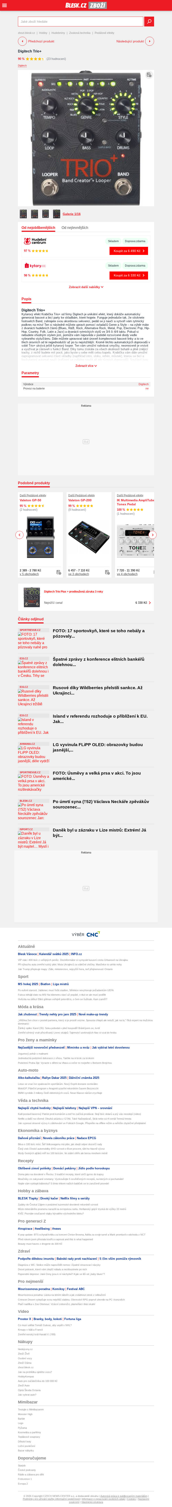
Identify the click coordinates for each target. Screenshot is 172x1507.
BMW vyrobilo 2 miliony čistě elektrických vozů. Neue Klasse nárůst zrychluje (60, 1093)
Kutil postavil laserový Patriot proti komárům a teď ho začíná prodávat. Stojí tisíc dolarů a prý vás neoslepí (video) (79, 1114)
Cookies (131, 1499)
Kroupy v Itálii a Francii (30, 1329)
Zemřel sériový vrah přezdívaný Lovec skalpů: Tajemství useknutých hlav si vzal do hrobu (67, 1032)
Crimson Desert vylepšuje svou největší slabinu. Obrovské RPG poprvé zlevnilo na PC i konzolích (71, 1299)
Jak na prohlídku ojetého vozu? (35, 1372)
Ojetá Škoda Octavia (29, 1390)
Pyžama (22, 1428)
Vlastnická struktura (92, 1502)
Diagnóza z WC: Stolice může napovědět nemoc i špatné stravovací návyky (59, 1265)
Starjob (22, 1465)
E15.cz (24, 658)
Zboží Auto (24, 1385)
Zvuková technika (79, 33)
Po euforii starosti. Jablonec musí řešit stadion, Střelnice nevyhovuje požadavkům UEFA (66, 990)
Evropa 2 (23, 1483)
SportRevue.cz (30, 630)
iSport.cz (26, 829)
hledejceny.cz (25, 1349)
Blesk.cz (26, 800)
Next (152, 535)
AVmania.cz (27, 744)
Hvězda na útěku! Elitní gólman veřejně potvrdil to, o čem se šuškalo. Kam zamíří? (62, 999)
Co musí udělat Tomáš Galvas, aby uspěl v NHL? (45, 1325)
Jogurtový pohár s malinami (33, 1053)
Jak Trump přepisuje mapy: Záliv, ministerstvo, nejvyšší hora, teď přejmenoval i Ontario (65, 969)
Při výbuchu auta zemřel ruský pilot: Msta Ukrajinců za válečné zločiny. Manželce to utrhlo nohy (70, 964)
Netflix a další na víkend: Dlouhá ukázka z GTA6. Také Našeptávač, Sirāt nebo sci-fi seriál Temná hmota (74, 1118)
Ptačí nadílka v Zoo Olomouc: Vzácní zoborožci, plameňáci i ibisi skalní (56, 1304)
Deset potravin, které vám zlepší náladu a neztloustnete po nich (52, 1269)
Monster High (25, 1414)
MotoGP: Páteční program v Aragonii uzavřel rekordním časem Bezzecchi (58, 1088)
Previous (20, 535)
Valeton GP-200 (80, 500)
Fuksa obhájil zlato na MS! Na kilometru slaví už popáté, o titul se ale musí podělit (62, 994)
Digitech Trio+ (29, 51)
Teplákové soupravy (29, 1436)
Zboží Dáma (24, 1363)
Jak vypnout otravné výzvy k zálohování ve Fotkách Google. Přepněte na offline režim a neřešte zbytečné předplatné (82, 1123)
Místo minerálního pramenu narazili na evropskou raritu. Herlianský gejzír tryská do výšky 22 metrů (72, 1209)
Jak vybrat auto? (27, 1394)
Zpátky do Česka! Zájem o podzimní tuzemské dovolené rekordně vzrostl (58, 1204)
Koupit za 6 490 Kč (127, 251)
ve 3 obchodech (78, 574)
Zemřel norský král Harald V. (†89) (37, 1334)
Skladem (113, 241)
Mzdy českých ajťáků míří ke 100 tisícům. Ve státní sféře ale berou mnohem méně (63, 1153)
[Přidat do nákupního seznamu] (149, 75)
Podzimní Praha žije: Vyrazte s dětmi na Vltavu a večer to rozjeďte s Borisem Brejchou (65, 1063)
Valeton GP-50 (30, 500)
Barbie (21, 1418)
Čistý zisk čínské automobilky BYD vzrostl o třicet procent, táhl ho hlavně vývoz (61, 1148)
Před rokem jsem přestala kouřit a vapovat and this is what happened (55, 1239)
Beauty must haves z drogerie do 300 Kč (40, 1243)
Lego (20, 1423)
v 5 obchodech (29, 574)
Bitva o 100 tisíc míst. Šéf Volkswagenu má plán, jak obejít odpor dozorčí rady (60, 1144)
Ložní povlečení (26, 1446)
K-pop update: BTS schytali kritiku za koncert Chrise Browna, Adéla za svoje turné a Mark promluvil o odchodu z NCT (82, 1234)
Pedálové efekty (104, 33)
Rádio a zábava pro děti (31, 1474)
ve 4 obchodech (127, 574)
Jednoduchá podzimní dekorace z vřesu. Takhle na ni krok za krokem (56, 1058)
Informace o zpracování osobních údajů (103, 1499)
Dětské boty (24, 1441)
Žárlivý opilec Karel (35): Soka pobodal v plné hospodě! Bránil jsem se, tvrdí (59, 1028)
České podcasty (27, 1470)
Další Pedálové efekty (33, 495)
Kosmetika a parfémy (29, 1432)
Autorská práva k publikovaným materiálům (123, 1496)
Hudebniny (58, 33)
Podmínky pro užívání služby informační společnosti (51, 1499)
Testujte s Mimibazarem (31, 1409)
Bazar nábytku (26, 1450)
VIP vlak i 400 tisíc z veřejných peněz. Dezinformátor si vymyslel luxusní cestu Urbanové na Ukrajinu (73, 960)
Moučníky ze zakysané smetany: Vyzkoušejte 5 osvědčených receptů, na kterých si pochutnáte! (71, 1179)
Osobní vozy (25, 1358)
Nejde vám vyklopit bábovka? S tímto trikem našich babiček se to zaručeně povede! (63, 1183)
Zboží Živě (24, 1353)
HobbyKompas (26, 1376)
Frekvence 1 (25, 1479)
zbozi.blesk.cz (26, 33)
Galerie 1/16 (72, 214)
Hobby (43, 33)
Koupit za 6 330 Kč (127, 275)
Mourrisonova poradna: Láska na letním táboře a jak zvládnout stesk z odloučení (62, 1295)
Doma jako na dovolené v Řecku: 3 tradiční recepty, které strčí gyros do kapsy (61, 1174)
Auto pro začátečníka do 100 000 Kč (38, 1381)
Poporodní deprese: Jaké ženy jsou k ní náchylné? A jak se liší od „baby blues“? (61, 1274)
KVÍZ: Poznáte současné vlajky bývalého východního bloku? (51, 1213)
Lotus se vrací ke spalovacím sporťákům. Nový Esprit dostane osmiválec (58, 1084)
